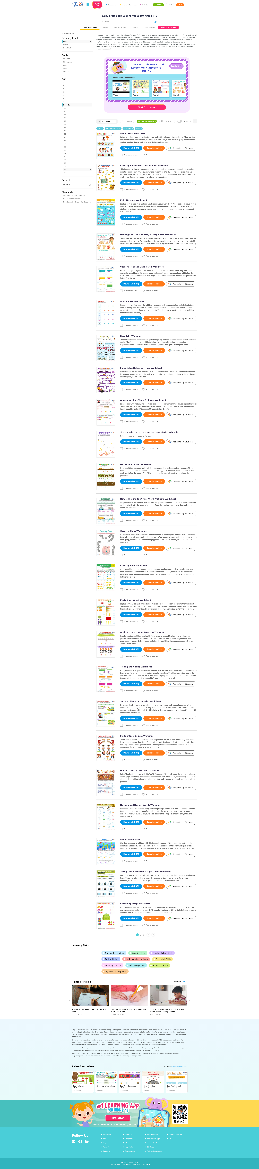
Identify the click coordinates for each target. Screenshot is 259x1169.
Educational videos (120, 27)
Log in (170, 5)
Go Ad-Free (158, 5)
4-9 (65, 140)
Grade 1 (65, 65)
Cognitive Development (115, 971)
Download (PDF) (131, 148)
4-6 (65, 131)
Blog (104, 1143)
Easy (65, 41)
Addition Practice (160, 965)
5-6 (65, 144)
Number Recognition (114, 953)
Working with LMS (153, 1134)
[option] (90, 1000)
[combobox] (108, 121)
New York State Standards (72, 199)
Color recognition (137, 965)
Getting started (130, 1151)
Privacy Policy (134, 1162)
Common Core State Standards (74, 195)
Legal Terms (124, 1162)
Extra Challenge (68, 48)
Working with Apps (153, 1139)
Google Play (129, 1139)
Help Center (129, 1147)
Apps (105, 1139)
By (99, 121)
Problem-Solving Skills (162, 953)
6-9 (65, 163)
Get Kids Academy (153, 1143)
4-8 (65, 137)
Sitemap (128, 1143)
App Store (128, 1134)
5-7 (65, 147)
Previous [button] (70, 1000)
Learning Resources (129, 5)
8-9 (65, 173)
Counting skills (138, 953)
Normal (65, 45)
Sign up (180, 5)
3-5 (65, 111)
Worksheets (107, 1134)
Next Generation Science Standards (75, 202)
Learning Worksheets (179, 1066)
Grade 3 (65, 72)
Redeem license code (154, 1151)
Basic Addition (111, 959)
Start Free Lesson (147, 107)
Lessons (105, 27)
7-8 (65, 166)
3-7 (65, 118)
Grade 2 (65, 68)
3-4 (65, 108)
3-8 (65, 121)
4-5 (65, 127)
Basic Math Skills (163, 959)
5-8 (65, 150)
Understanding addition (137, 959)
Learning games (149, 27)
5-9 (65, 153)
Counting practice (113, 965)
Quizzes (135, 27)
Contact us (106, 1151)
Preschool (66, 59)
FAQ (170, 1139)
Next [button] (189, 1000)
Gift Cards (146, 5)
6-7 (65, 157)
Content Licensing (175, 1134)
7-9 (65, 169)
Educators (112, 5)
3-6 (65, 115)
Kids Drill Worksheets (168, 27)
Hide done (187, 121)
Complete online (154, 148)
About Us (106, 1147)
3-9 (65, 124)
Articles (184, 982)
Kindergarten (67, 62)
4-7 (65, 134)
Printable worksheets (89, 27)
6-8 (65, 160)
